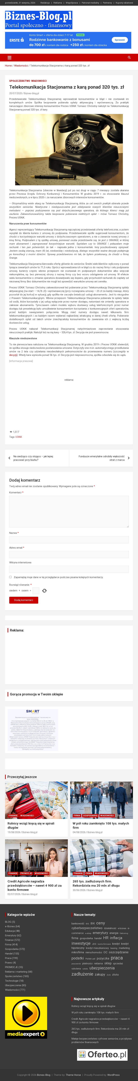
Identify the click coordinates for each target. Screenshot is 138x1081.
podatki (78, 958)
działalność (110, 928)
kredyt (116, 943)
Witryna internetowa (20, 562)
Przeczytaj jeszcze (22, 777)
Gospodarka (90, 815)
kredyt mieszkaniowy (97, 948)
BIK (93, 923)
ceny (100, 923)
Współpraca (72, 3)
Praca (8, 958)
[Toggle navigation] (9, 57)
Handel (9, 953)
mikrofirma (78, 952)
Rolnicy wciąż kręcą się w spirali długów (93, 1006)
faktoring (124, 933)
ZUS (109, 975)
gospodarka (86, 938)
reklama (98, 963)
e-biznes (122, 928)
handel (98, 938)
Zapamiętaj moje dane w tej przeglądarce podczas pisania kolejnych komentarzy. (58, 577)
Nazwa (14, 532)
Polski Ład (90, 958)
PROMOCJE (26, 873)
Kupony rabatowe (124, 3)
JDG (94, 944)
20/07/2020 (15, 93)
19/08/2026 (14, 832)
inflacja (116, 938)
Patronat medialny (90, 3)
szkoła (85, 969)
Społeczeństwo (19, 81)
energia (114, 933)
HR (105, 938)
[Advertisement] (69, 405)
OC (105, 952)
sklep (108, 963)
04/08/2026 (79, 832)
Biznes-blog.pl (31, 93)
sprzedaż (118, 963)
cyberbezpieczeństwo (87, 928)
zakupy (100, 974)
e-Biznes (10, 926)
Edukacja (10, 930)
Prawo (8, 962)
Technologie (12, 980)
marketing (124, 948)
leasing (113, 948)
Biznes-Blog (43, 1074)
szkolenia (76, 968)
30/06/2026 (79, 890)
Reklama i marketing (16, 971)
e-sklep (88, 933)
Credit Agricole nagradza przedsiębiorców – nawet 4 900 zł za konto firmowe (35, 885)
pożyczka (103, 958)
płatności (87, 963)
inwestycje (81, 943)
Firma (77, 815)
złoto (115, 974)
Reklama (58, 3)
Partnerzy (107, 3)
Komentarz (16, 492)
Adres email (16, 547)
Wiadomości (39, 81)
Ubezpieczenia (13, 985)
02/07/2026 (14, 894)
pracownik (76, 963)
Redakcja (45, 3)
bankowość (78, 923)
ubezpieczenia (102, 968)
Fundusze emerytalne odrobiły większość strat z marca (102, 458)
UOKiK (18, 437)
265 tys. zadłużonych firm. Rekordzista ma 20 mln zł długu (96, 883)
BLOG (8, 921)
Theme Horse (73, 1074)
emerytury (100, 933)
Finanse (13, 815)
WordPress (113, 1074)
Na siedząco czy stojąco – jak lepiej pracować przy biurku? (33, 458)
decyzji (13, 355)
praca (117, 958)
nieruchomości (93, 952)
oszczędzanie (118, 952)
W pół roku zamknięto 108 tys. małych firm (95, 1012)
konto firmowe (104, 944)
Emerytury (10, 935)
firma (75, 938)
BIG (87, 924)
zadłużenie (82, 974)
